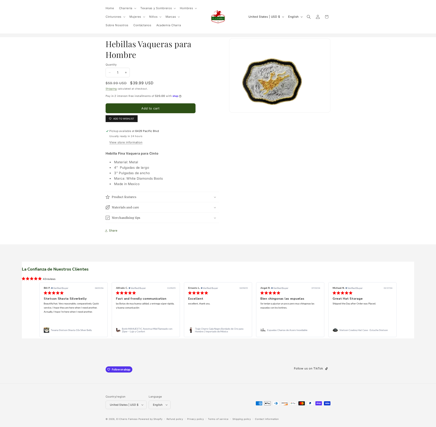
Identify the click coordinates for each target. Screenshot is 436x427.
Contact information (267, 418)
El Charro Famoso (127, 418)
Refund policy (175, 418)
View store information (125, 142)
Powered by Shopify (150, 418)
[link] (73, 330)
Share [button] (113, 230)
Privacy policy (195, 418)
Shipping (111, 88)
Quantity (111, 64)
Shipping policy (241, 418)
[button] (127, 8)
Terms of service (218, 418)
